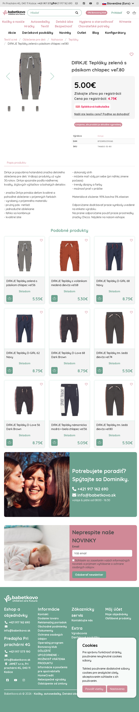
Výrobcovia (79, 633)
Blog (95, 32)
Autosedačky (40, 21)
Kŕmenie (125, 21)
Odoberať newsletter (89, 574)
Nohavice (57, 39)
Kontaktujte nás (82, 620)
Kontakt (43, 614)
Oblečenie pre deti (34, 39)
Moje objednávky (116, 614)
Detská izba (64, 21)
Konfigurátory (115, 32)
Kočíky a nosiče (13, 21)
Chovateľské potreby (93, 26)
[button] (8, 76)
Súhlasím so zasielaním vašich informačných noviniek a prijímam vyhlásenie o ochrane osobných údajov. (101, 564)
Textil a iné (10, 39)
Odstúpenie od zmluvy (52, 683)
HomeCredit (46, 675)
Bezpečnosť (63, 26)
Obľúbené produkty (118, 618)
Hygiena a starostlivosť (96, 21)
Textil (45, 26)
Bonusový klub (47, 647)
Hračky (29, 26)
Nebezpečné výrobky (52, 679)
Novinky (65, 32)
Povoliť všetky (94, 689)
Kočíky (38, 693)
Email (75, 546)
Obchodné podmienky (52, 626)
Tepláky (73, 39)
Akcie (12, 32)
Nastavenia (117, 689)
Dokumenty (45, 630)
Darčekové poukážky (37, 32)
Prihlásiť (116, 12)
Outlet (81, 32)
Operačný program (50, 642)
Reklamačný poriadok (52, 622)
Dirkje (101, 136)
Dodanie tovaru (48, 618)
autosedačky (52, 693)
